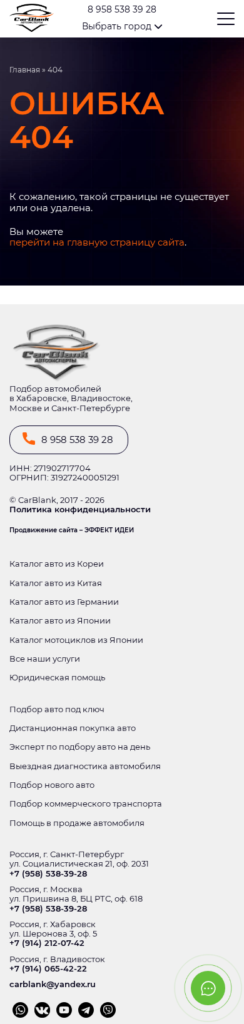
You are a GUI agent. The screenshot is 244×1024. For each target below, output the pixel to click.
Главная (24, 70)
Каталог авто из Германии (64, 602)
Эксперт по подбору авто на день (79, 747)
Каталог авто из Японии (60, 620)
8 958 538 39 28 (122, 9)
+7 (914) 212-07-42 (46, 943)
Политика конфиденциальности (80, 509)
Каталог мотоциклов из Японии (76, 640)
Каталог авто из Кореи (56, 564)
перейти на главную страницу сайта (97, 242)
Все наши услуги (44, 659)
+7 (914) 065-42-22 (48, 968)
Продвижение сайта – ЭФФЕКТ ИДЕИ (71, 530)
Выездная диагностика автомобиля (85, 766)
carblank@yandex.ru (52, 984)
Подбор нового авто (51, 785)
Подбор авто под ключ (56, 709)
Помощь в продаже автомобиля (77, 823)
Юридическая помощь (57, 677)
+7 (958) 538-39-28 (48, 873)
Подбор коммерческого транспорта (85, 803)
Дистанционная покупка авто (72, 728)
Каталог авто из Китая (55, 583)
